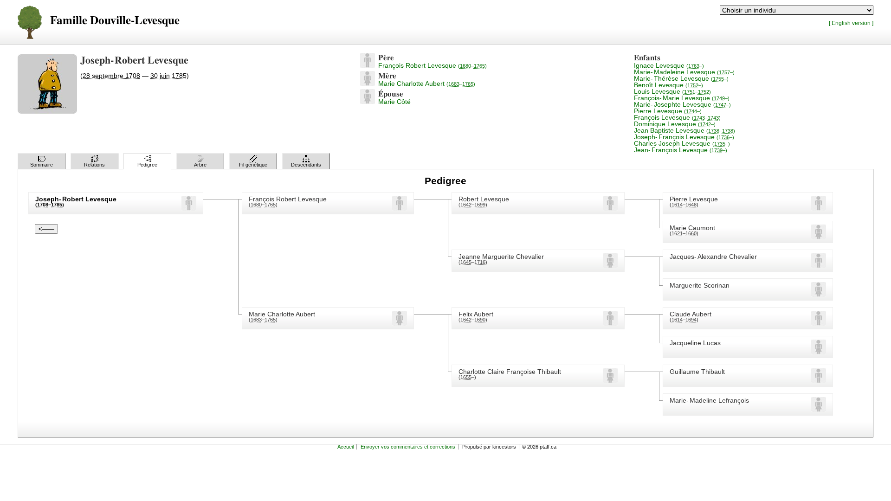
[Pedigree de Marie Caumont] (818, 237)
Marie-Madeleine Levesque (684, 72)
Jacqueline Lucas (695, 343)
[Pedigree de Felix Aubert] (610, 323)
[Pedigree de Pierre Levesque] (818, 208)
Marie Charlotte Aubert (426, 83)
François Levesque (677, 117)
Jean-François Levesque (680, 150)
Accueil (345, 447)
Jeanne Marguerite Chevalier (501, 256)
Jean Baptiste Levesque (684, 130)
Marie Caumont (692, 227)
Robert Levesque (483, 199)
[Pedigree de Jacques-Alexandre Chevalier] (818, 266)
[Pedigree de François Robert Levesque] (367, 65)
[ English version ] (851, 23)
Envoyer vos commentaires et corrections (408, 447)
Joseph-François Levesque (684, 137)
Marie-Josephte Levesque (682, 104)
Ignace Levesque (669, 65)
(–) (263, 204)
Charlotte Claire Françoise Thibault (509, 371)
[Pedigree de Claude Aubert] (818, 323)
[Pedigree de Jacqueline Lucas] (818, 352)
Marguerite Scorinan (700, 285)
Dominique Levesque (675, 124)
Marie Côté (394, 101)
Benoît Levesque (668, 85)
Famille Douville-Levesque (115, 20)
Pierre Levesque (668, 111)
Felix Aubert (475, 314)
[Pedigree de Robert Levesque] (610, 208)
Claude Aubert (690, 314)
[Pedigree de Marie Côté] (367, 101)
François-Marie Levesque (682, 98)
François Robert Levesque (432, 65)
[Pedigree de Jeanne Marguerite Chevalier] (610, 266)
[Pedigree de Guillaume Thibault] (818, 381)
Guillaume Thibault (697, 371)
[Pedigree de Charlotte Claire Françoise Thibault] (610, 381)
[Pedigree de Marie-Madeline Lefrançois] (818, 409)
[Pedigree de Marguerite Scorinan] (818, 294)
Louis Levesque (672, 91)
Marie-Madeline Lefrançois (709, 400)
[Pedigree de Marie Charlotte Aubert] (367, 83)
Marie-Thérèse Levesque (681, 78)
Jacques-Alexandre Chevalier (713, 256)
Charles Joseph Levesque (682, 143)
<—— (46, 228)
